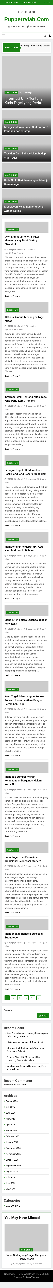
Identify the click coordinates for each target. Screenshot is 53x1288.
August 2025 (12, 1171)
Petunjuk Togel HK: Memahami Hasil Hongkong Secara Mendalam (26, 3)
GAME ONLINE (11, 92)
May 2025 (10, 1189)
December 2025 (13, 1148)
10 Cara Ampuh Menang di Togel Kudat (25, 1042)
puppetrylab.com (26, 19)
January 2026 (12, 1142)
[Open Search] (45, 36)
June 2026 (10, 1113)
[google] (30, 12)
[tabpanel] (26, 1244)
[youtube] (34, 12)
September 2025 (13, 1165)
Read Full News (11, 295)
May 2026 (10, 1119)
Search (8, 1010)
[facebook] (18, 12)
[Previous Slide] (45, 2)
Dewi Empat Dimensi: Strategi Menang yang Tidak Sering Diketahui (22, 240)
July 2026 (10, 1107)
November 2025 (13, 1154)
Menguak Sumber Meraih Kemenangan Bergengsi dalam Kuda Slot (23, 780)
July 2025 (10, 1177)
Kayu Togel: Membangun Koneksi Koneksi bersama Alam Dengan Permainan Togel (25, 700)
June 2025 (10, 1183)
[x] (26, 12)
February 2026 (12, 1136)
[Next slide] (49, 2)
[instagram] (22, 12)
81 (32, 998)
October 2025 (12, 1160)
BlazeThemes (32, 1277)
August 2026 (12, 1101)
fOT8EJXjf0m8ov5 (14, 249)
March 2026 (11, 1130)
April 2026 (10, 1124)
